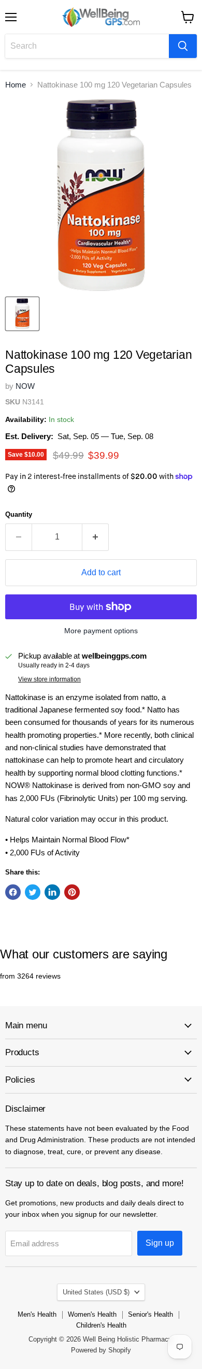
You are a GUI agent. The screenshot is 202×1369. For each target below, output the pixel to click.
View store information (49, 679)
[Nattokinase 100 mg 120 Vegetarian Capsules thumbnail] (22, 313)
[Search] (183, 46)
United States (96, 1292)
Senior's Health (150, 1314)
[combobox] (87, 46)
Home (15, 84)
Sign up (160, 1243)
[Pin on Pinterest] (72, 892)
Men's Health (37, 1314)
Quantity (18, 514)
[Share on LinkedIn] (52, 892)
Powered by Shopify (101, 1350)
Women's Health (92, 1314)
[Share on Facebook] (13, 892)
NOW (25, 386)
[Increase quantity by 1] (95, 536)
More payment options (101, 631)
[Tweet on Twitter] (32, 892)
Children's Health (101, 1325)
